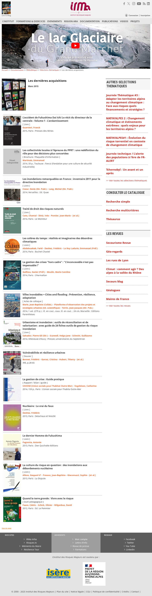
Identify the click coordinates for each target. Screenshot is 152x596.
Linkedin (130, 549)
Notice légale (77, 591)
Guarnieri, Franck (31, 127)
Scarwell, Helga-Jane (60, 335)
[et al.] (76, 215)
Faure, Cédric (29, 505)
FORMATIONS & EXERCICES (30, 21)
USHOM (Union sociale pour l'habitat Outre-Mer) (47, 385)
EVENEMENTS (54, 21)
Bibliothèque (31, 70)
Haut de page (6, 528)
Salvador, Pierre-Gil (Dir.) (35, 335)
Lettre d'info (81, 542)
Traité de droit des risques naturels (43, 208)
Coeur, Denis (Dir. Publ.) (35, 189)
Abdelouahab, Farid (33, 248)
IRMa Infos (31, 539)
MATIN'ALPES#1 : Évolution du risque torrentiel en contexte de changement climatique (125, 141)
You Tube (130, 546)
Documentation (17, 70)
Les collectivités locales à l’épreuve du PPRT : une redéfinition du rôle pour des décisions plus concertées (60, 152)
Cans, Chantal (30, 215)
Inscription (145, 15)
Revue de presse (81, 546)
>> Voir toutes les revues (118, 305)
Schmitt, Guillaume (82, 335)
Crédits (125, 591)
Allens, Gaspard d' (32, 475)
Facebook (130, 539)
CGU (88, 591)
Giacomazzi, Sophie (77, 475)
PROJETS (135, 21)
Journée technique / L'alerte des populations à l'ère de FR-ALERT (125, 157)
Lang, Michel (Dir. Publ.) (61, 189)
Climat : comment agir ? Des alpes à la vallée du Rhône (125, 270)
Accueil (5, 70)
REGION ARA (71, 21)
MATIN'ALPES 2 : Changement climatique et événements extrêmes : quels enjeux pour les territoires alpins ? (125, 123)
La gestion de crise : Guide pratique (43, 379)
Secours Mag (114, 281)
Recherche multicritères (122, 210)
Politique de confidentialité (106, 591)
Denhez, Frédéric (53, 248)
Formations (80, 549)
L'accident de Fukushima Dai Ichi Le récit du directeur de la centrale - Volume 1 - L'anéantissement (57, 119)
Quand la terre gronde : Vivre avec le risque (48, 498)
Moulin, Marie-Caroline (58, 272)
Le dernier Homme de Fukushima (42, 435)
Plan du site (62, 591)
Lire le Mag (6, 15)
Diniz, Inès (43, 215)
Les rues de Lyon (117, 260)
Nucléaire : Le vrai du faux (38, 406)
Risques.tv (31, 542)
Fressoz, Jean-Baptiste (54, 475)
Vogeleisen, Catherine (85, 385)
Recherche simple (118, 201)
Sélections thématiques (49, 70)
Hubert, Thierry (67, 359)
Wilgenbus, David (63, 505)
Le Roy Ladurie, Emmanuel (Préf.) (81, 248)
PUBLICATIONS (110, 21)
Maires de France (117, 299)
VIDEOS (124, 21)
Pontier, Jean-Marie (61, 215)
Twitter (130, 542)
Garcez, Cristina (49, 359)
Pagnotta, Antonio (32, 442)
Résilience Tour (31, 549)
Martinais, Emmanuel (33, 160)
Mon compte (80, 539)
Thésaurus (113, 219)
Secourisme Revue (118, 243)
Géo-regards (114, 251)
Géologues (113, 290)
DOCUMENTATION (90, 21)
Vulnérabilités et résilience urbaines (44, 352)
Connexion (133, 15)
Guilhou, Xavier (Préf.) (34, 272)
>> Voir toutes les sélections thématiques (126, 180)
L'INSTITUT (8, 21)
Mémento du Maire (31, 546)
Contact (135, 591)
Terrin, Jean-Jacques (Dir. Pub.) (77, 307)
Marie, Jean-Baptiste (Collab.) (37, 304)
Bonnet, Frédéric (31, 359)
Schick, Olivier (45, 505)
